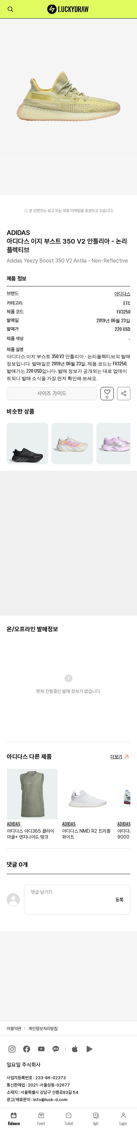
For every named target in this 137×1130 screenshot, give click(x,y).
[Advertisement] (68, 542)
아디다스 (122, 293)
